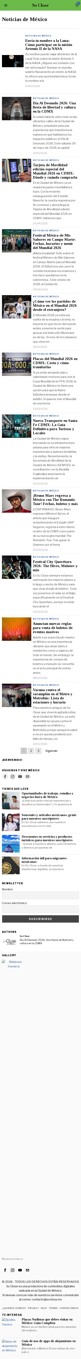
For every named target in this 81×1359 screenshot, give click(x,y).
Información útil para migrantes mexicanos (44, 860)
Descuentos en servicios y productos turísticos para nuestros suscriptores (47, 838)
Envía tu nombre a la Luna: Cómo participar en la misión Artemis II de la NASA (48, 45)
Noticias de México (38, 36)
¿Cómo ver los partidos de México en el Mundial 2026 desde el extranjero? (55, 305)
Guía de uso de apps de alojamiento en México (49, 1342)
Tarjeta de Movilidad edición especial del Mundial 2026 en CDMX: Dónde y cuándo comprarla (55, 171)
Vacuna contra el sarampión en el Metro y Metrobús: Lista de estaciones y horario (53, 696)
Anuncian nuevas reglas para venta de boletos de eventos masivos (53, 628)
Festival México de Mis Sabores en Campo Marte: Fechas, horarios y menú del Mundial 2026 (54, 241)
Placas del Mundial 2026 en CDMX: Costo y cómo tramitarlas (55, 363)
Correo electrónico (14, 903)
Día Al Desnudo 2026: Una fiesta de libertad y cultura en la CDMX (54, 107)
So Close (25, 936)
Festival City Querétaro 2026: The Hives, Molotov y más (55, 566)
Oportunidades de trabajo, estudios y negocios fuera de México (47, 795)
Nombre (7, 889)
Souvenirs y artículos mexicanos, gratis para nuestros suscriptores (49, 816)
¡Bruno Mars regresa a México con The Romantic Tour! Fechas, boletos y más (55, 500)
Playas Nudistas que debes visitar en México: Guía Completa (47, 1321)
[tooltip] (5, 776)
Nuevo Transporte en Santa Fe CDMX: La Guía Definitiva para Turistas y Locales (55, 427)
